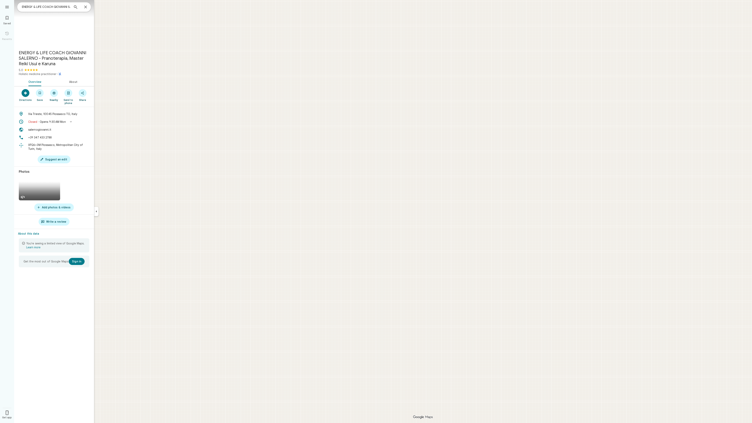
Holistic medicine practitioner (37, 74)
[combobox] (46, 7)
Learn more (33, 247)
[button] (54, 122)
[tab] (34, 81)
